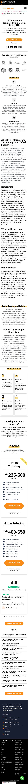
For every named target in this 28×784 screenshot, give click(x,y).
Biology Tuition (19, 747)
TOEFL (3, 769)
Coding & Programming (18, 770)
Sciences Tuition (19, 762)
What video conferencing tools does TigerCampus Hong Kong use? (13, 667)
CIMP (2, 764)
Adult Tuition (18, 767)
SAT (2, 752)
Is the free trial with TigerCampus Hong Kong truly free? (14, 635)
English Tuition (19, 754)
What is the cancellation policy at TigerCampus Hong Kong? (12, 653)
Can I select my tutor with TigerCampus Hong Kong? (14, 676)
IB (1, 747)
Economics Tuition (20, 752)
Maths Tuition (18, 757)
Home (2, 11)
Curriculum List (8, 11)
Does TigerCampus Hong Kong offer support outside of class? (13, 685)
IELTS (2, 767)
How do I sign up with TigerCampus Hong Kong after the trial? (12, 639)
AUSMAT (3, 759)
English (7, 782)
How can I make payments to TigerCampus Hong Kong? (11, 644)
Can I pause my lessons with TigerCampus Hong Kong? (10, 658)
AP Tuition (3, 757)
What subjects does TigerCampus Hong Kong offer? (14, 681)
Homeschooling (19, 764)
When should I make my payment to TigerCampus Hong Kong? (12, 649)
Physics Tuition (19, 759)
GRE (2, 772)
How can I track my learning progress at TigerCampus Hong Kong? (14, 672)
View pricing (14, 43)
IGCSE (3, 744)
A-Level (3, 742)
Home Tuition (18, 744)
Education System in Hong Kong (20, 774)
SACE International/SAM (7, 762)
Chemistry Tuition (19, 749)
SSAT (2, 754)
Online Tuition (18, 742)
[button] (4, 616)
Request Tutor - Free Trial (14, 506)
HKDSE (3, 749)
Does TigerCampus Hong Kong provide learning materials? (14, 662)
